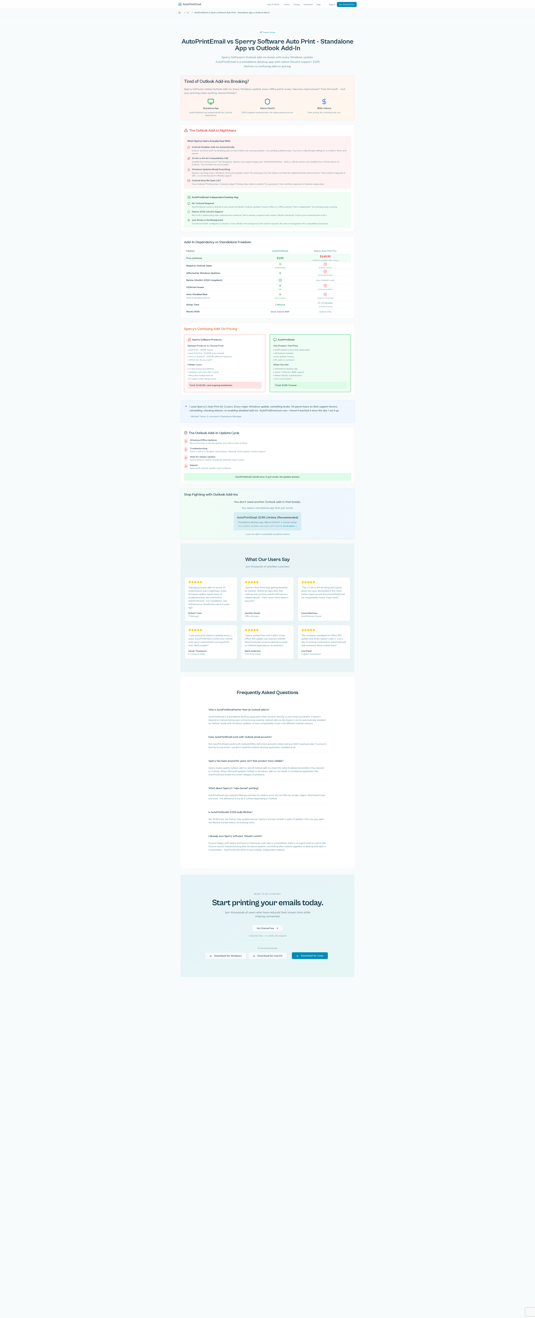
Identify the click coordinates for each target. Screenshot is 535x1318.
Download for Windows (228, 955)
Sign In (332, 4)
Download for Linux (312, 955)
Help (319, 4)
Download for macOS (269, 955)
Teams (286, 4)
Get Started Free (346, 4)
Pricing (297, 4)
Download (308, 4)
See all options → (290, 526)
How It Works (273, 4)
